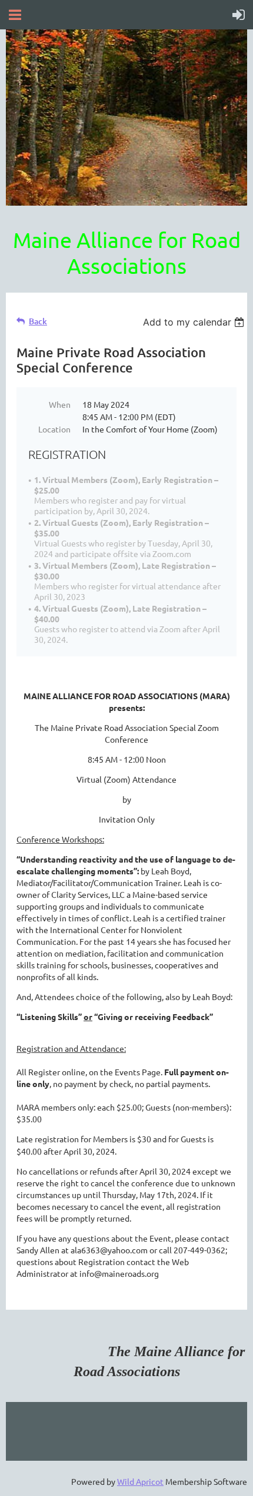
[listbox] (195, 322)
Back (38, 321)
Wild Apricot (140, 1481)
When (60, 404)
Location (54, 429)
